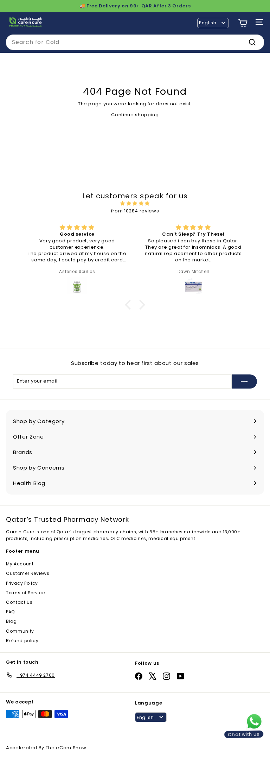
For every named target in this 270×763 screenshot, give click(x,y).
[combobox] (135, 42)
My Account (20, 564)
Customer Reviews (27, 573)
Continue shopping (135, 114)
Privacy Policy (22, 583)
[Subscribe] (244, 381)
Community (20, 631)
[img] (135, 203)
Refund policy (22, 641)
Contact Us (19, 602)
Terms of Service (25, 593)
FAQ (10, 612)
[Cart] (242, 23)
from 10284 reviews (135, 210)
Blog (11, 621)
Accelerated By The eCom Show (46, 747)
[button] (130, 304)
